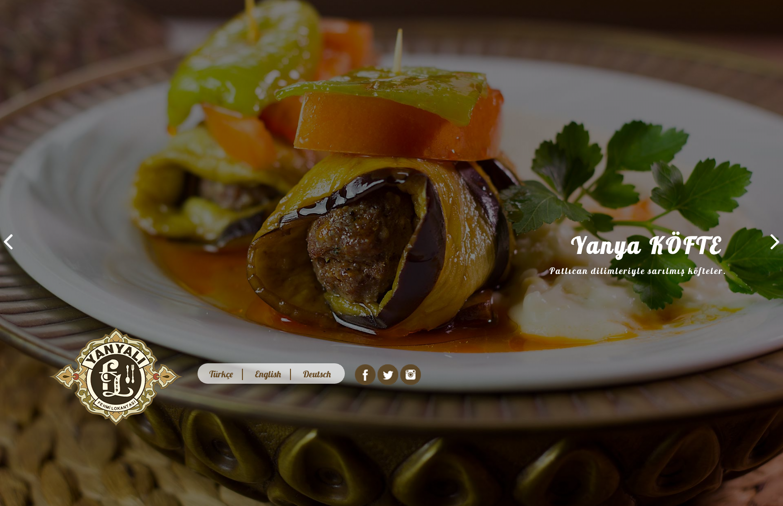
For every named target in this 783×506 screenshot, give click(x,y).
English (268, 374)
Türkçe (221, 374)
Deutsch (317, 374)
